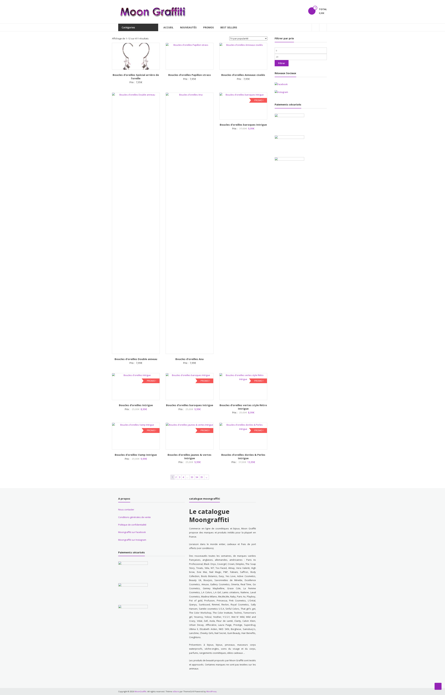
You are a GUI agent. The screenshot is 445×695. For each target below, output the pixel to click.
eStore (176, 691)
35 (201, 477)
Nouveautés (188, 27)
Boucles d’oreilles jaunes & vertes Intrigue (189, 456)
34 (197, 477)
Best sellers (228, 27)
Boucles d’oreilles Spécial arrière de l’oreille (136, 76)
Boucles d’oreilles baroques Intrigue (243, 124)
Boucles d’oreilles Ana (189, 359)
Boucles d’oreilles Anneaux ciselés (243, 75)
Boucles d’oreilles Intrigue (136, 405)
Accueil (168, 27)
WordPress (211, 691)
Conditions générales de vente (134, 517)
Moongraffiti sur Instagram (132, 539)
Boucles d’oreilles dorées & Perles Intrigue (243, 456)
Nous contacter (126, 509)
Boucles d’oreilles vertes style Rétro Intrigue (243, 406)
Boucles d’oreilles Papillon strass (189, 75)
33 (192, 477)
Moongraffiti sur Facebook (132, 532)
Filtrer (281, 63)
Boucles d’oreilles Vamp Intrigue (136, 454)
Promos (208, 27)
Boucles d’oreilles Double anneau (136, 359)
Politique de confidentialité (132, 524)
